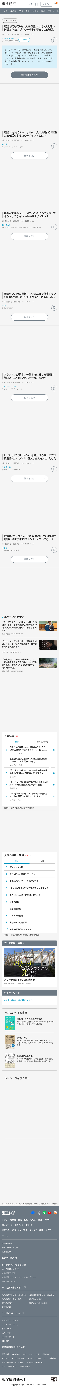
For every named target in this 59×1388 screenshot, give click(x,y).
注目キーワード (12, 993)
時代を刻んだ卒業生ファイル (22, 874)
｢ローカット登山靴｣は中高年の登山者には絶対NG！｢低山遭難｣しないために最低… (29, 783)
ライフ (48, 1230)
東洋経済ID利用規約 (35, 1362)
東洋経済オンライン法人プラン (14, 1295)
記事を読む (29, 155)
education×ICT (8, 1244)
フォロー (24, 40)
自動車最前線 (15, 909)
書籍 (28, 1225)
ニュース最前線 (16, 916)
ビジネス (6, 1230)
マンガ (51, 11)
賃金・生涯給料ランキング (21, 929)
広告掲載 (46, 1354)
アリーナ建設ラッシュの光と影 (19, 980)
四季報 (17, 1225)
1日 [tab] (16, 861)
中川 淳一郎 (6, 467)
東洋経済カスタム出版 (38, 1303)
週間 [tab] (42, 861)
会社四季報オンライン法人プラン (42, 1295)
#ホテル (30, 1000)
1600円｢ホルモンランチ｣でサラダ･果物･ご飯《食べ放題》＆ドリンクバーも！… (28, 795)
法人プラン (6, 1333)
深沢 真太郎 (6, 225)
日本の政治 (14, 902)
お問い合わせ (25, 1366)
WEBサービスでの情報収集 (13, 1358)
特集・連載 (24, 11)
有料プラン (6, 1329)
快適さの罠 (22, 1037)
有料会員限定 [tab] (42, 742)
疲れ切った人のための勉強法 (29, 1019)
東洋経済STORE (8, 1273)
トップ (4, 11)
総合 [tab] (17, 742)
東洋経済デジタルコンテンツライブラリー (19, 1277)
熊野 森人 (5, 144)
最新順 (13, 11)
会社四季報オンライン (11, 1269)
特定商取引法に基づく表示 (12, 1362)
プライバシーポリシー (36, 1358)
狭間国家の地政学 (25, 1056)
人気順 (35, 11)
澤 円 (4, 306)
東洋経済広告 (7, 1303)
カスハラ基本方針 (9, 1366)
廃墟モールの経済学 (18, 922)
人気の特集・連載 (14, 855)
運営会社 (5, 1354)
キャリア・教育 (10, 21)
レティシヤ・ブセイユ (10, 386)
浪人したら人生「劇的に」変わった (25, 895)
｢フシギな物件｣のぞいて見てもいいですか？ (29, 888)
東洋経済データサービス (12, 1299)
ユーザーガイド (8, 1337)
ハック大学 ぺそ (8, 38)
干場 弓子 (5, 548)
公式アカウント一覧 (31, 1354)
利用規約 (5, 1341)
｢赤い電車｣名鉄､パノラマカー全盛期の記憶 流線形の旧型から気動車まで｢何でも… (29, 771)
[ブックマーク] (54, 40)
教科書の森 (6, 1307)
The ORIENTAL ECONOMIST (14, 1265)
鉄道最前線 (6, 1252)
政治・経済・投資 (19, 1230)
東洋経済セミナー (36, 1299)
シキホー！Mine (8, 1281)
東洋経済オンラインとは (12, 1320)
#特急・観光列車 (18, 1000)
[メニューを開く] (55, 4)
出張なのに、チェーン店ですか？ (24, 881)
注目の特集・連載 (13, 943)
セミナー (6, 1225)
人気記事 (9, 736)
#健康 (6, 1000)
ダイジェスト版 (16, 867)
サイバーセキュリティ (11, 1248)
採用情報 (15, 1354)
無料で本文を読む (29, 75)
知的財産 (52, 1358)
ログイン (46, 4)
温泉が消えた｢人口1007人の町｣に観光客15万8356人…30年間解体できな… (28, 760)
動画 (43, 11)
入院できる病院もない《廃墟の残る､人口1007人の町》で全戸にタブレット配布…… (28, 748)
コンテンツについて (10, 1325)
